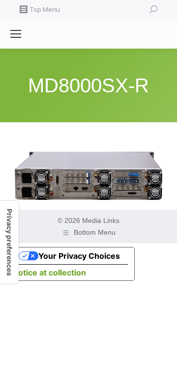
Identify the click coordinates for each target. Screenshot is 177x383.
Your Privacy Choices (79, 256)
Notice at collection (49, 272)
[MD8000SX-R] (88, 176)
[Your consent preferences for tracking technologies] (9, 242)
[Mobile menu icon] (16, 34)
